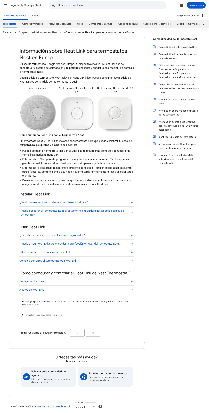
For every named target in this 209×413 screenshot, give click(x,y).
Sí (77, 332)
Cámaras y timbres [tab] (32, 23)
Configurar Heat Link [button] (31, 281)
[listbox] (85, 407)
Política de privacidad (36, 406)
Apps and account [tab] (127, 23)
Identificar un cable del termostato (177, 136)
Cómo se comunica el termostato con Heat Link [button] (48, 260)
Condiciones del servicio (59, 406)
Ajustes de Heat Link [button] (31, 289)
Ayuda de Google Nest (26, 5)
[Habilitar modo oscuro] (100, 406)
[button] (6, 5)
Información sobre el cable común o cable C (178, 101)
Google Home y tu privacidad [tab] (192, 23)
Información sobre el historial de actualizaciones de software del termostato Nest (176, 159)
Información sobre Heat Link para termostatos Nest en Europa (177, 146)
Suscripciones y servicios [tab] (157, 23)
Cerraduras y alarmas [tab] (100, 23)
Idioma (81, 402)
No (93, 332)
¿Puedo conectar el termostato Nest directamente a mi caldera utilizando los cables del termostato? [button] (71, 212)
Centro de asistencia (15, 15)
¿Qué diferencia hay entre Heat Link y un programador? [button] (52, 235)
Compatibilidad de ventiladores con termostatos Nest (178, 56)
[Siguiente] (202, 24)
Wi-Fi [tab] (80, 23)
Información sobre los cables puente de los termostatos (178, 112)
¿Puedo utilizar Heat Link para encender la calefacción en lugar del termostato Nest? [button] (69, 243)
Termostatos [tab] (9, 23)
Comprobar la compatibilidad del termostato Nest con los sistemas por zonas (179, 88)
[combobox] (112, 5)
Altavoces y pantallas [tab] (60, 23)
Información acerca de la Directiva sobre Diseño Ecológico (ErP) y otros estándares (178, 125)
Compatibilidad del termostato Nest (175, 39)
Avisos (34, 15)
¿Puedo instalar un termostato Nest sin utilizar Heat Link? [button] (53, 202)
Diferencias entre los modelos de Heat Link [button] (45, 252)
